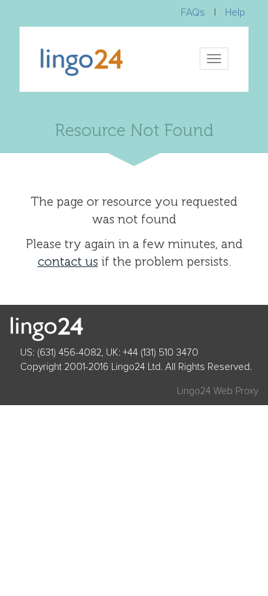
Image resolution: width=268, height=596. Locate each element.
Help (235, 13)
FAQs (193, 13)
